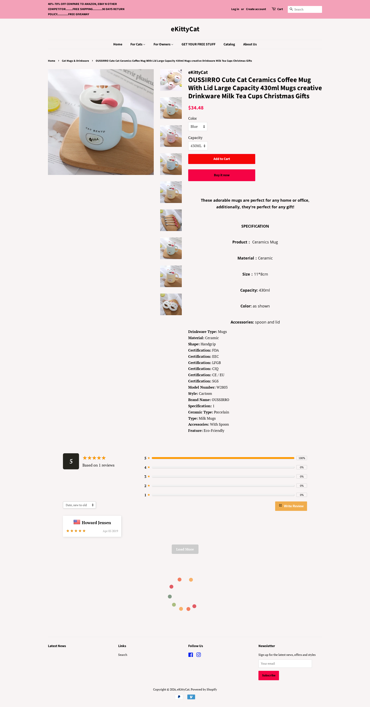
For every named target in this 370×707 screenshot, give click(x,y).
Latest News (57, 646)
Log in (235, 9)
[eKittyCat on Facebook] (190, 655)
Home (117, 44)
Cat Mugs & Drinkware (75, 61)
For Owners (162, 44)
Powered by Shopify (204, 689)
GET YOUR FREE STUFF (198, 44)
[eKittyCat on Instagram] (198, 655)
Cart (280, 9)
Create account (256, 9)
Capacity (195, 137)
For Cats (136, 44)
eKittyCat (185, 29)
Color (192, 118)
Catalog (229, 44)
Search (122, 655)
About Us (250, 44)
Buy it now (222, 175)
